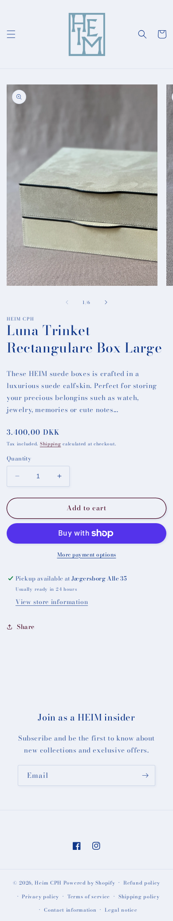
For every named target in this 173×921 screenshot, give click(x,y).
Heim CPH (48, 882)
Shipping (50, 443)
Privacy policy (40, 896)
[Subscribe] (145, 775)
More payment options (86, 555)
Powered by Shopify (89, 882)
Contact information (70, 909)
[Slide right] (106, 302)
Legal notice (121, 909)
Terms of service (88, 896)
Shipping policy (139, 896)
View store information (52, 602)
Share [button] (26, 627)
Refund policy (141, 882)
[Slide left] (67, 302)
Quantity (19, 458)
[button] (11, 34)
